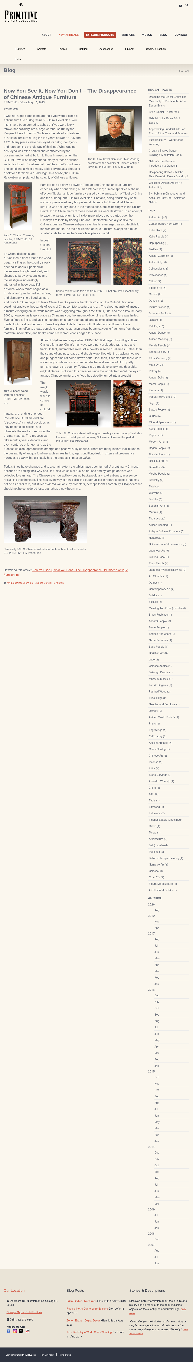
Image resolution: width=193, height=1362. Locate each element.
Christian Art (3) (158, 653)
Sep (157, 1014)
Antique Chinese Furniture (20, 582)
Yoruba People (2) (160, 473)
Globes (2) (155, 294)
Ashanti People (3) (160, 621)
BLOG (163, 35)
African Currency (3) (161, 255)
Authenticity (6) (158, 262)
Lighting (83, 48)
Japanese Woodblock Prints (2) (167, 569)
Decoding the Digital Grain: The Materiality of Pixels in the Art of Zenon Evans (167, 101)
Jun (157, 952)
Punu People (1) (158, 563)
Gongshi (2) (156, 300)
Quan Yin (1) (156, 877)
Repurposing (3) (158, 243)
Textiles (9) (155, 249)
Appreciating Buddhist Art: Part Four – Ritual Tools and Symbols (168, 131)
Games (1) (155, 582)
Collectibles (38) (158, 268)
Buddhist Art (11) (159, 505)
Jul (156, 945)
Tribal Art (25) (157, 518)
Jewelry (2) (155, 710)
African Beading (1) (160, 525)
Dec (157, 995)
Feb (157, 977)
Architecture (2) (158, 839)
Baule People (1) (159, 627)
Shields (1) (155, 595)
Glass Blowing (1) (159, 749)
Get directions (24, 1312)
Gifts (18, 59)
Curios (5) (155, 416)
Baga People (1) (158, 646)
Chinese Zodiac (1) (160, 666)
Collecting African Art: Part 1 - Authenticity (166, 185)
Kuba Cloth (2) (157, 230)
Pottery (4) (155, 371)
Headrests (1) (157, 537)
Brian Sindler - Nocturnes (164, 112)
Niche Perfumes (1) (160, 640)
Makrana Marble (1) (161, 678)
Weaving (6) (156, 493)
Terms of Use (64, 1354)
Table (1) (154, 800)
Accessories (106, 48)
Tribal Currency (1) (160, 358)
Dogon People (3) (159, 448)
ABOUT (46, 35)
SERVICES (128, 35)
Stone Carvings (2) (160, 775)
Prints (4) (154, 723)
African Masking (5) (160, 339)
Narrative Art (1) (158, 864)
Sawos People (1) (159, 409)
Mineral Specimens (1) (162, 422)
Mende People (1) (159, 345)
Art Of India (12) (158, 576)
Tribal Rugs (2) (158, 698)
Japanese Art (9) (159, 550)
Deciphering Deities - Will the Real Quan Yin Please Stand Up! (168, 174)
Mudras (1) (155, 512)
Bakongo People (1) (161, 672)
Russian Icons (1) (159, 454)
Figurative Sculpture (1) (163, 884)
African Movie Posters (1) (164, 717)
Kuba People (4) (158, 236)
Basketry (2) (156, 480)
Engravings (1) (157, 730)
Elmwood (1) (156, 807)
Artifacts (41, 48)
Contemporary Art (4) (161, 589)
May (157, 958)
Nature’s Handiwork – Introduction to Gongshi (163, 163)
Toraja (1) (155, 832)
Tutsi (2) (154, 486)
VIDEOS (147, 35)
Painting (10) (156, 326)
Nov (157, 921)
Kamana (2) (156, 390)
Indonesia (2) (157, 813)
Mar (157, 971)
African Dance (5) (159, 332)
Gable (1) (154, 826)
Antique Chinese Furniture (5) (166, 531)
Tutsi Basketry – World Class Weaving (166, 142)
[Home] (24, 12)
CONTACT (181, 35)
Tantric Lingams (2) (160, 685)
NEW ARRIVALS (69, 35)
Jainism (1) (155, 320)
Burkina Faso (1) (159, 557)
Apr (157, 928)
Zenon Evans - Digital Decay (83, 1320)
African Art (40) (158, 217)
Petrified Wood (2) (160, 691)
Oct (157, 1008)
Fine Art (129, 48)
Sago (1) (154, 403)
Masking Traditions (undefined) (167, 608)
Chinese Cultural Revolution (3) (167, 544)
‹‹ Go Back (183, 71)
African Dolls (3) (158, 377)
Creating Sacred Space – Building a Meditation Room (165, 153)
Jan (157, 984)
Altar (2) (154, 794)
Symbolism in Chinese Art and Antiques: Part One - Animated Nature (167, 198)
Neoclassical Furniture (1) (164, 704)
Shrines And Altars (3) (162, 634)
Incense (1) (155, 762)
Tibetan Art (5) (157, 288)
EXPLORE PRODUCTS (100, 35)
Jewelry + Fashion (156, 48)
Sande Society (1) (159, 352)
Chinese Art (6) (158, 755)
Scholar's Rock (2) (160, 313)
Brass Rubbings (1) (160, 614)
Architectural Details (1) (163, 890)
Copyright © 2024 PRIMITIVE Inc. (21, 1354)
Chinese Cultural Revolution (49, 582)
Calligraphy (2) (157, 736)
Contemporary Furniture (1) (165, 223)
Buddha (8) (155, 499)
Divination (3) (157, 467)
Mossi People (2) (159, 384)
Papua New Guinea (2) (162, 396)
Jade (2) (154, 659)
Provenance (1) (158, 275)
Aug (157, 910)
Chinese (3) (156, 871)
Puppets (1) (156, 435)
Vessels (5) (155, 602)
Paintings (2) (156, 851)
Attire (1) (154, 768)
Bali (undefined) (158, 845)
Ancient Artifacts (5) (160, 743)
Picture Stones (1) (159, 307)
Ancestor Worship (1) (161, 781)
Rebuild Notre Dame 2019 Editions (164, 120)
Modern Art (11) (158, 441)
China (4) (154, 787)
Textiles (62, 48)
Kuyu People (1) (158, 429)
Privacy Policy (47, 1354)
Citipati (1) (155, 281)
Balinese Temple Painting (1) (166, 858)
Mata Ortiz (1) (157, 364)
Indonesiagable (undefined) (165, 819)
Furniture (20, 48)
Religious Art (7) (158, 461)
